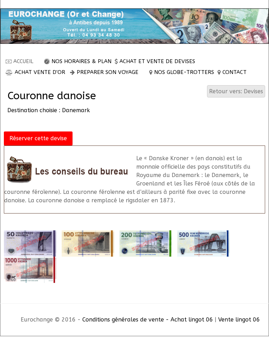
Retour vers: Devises (236, 91)
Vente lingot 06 (239, 319)
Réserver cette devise (38, 138)
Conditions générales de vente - (126, 319)
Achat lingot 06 (192, 319)
